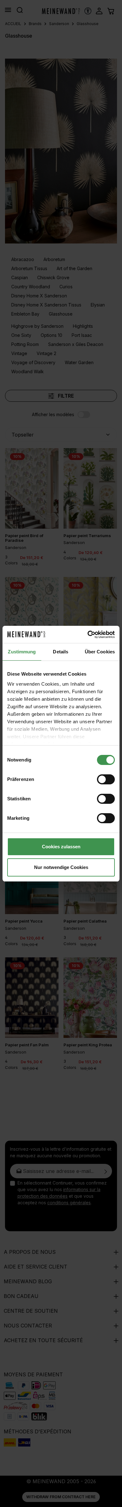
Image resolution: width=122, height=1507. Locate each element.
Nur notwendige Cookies (61, 867)
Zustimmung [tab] (22, 651)
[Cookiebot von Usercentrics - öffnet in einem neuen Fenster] (88, 635)
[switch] (106, 779)
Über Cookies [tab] (100, 651)
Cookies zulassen (61, 846)
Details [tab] (60, 651)
